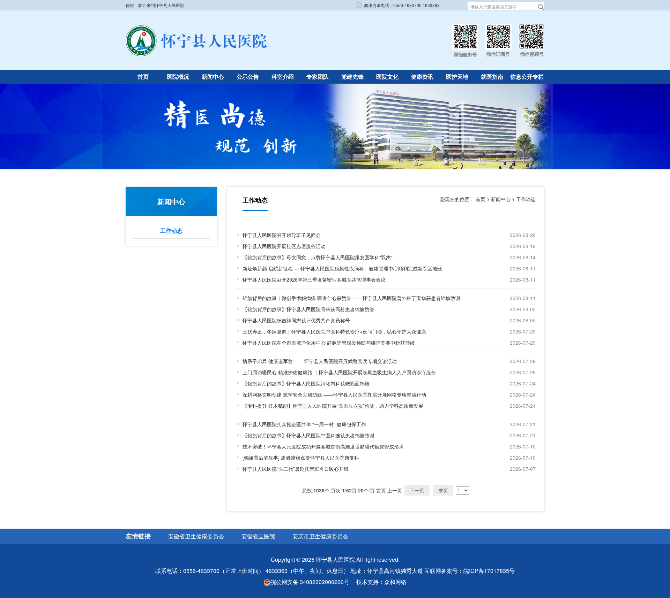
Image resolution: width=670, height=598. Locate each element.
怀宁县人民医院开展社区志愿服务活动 (284, 246)
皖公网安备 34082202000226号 (309, 582)
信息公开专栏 (527, 76)
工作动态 (171, 231)
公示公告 (248, 76)
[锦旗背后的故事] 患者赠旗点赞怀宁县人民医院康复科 (301, 457)
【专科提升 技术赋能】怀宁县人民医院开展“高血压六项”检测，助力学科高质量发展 (333, 405)
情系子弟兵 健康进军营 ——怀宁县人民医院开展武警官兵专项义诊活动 (320, 361)
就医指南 (492, 76)
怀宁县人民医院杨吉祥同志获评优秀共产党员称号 (296, 320)
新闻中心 (213, 76)
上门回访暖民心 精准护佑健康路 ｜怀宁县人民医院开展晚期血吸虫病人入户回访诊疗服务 (339, 372)
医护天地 (457, 76)
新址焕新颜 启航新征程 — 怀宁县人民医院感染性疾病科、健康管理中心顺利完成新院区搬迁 (342, 268)
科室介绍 (282, 76)
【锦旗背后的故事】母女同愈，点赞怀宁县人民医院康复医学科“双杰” (318, 257)
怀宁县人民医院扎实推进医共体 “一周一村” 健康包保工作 (304, 424)
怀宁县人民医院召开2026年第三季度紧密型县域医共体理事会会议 (314, 279)
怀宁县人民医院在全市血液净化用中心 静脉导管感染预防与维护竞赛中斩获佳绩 (329, 342)
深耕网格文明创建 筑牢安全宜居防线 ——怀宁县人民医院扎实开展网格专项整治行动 (334, 394)
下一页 (417, 490)
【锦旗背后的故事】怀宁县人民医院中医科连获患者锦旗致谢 (308, 435)
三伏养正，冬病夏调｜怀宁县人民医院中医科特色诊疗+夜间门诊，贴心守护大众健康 (334, 331)
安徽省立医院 (258, 536)
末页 (443, 490)
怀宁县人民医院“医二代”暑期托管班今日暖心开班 (296, 468)
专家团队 (317, 76)
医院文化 (387, 76)
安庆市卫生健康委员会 (320, 536)
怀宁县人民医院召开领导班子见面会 (282, 234)
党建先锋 (352, 76)
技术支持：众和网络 (381, 582)
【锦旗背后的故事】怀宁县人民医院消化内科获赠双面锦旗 (306, 383)
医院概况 (178, 76)
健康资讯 (422, 76)
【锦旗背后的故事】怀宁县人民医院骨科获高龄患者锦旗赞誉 (308, 309)
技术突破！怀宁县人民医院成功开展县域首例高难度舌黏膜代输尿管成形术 (323, 446)
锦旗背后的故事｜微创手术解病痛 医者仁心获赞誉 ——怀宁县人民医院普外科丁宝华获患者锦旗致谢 (351, 297)
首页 (143, 76)
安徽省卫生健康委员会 (196, 536)
